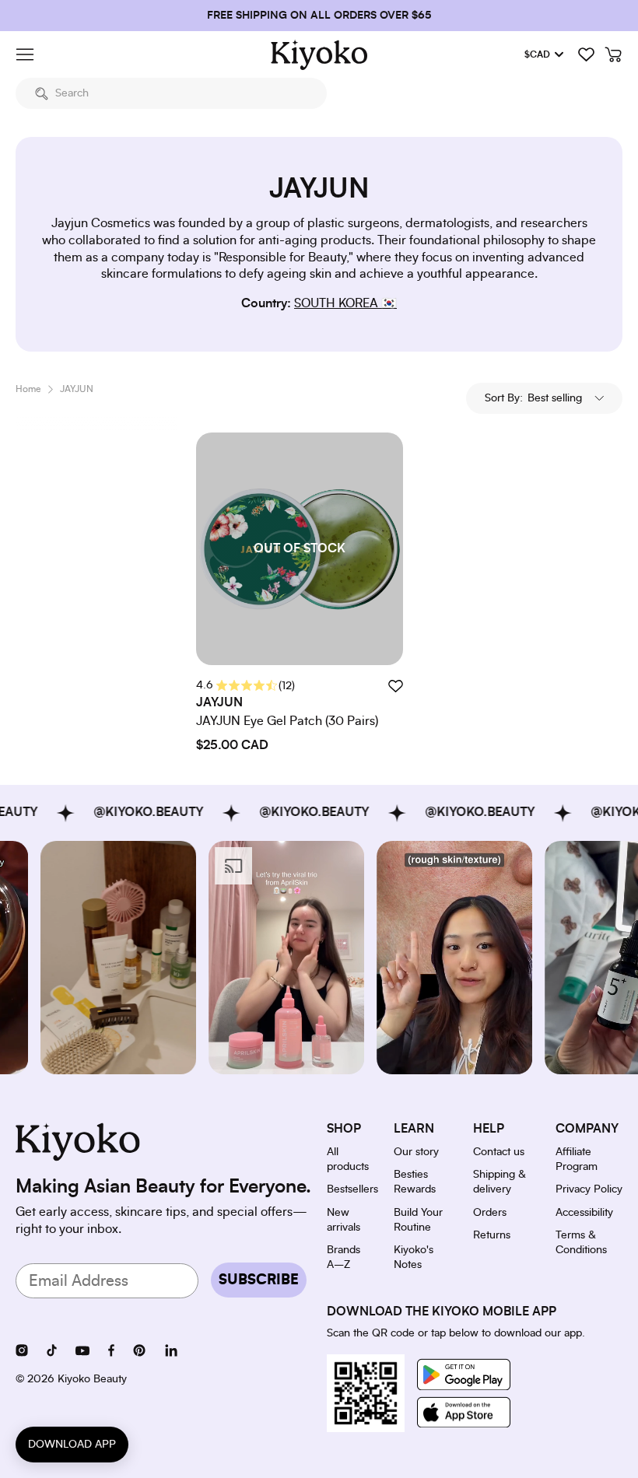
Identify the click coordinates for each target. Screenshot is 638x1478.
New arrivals (343, 1220)
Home (28, 389)
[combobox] (171, 93)
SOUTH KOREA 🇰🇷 (345, 303)
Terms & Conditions (581, 1243)
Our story (416, 1152)
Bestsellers (352, 1189)
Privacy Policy (589, 1189)
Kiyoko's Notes (413, 1257)
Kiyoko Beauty (92, 1379)
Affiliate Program (577, 1159)
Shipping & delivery (499, 1182)
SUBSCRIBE (259, 1280)
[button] (544, 398)
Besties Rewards (415, 1182)
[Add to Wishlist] (395, 685)
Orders (490, 1212)
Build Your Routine (418, 1220)
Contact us (498, 1152)
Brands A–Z (343, 1257)
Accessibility (584, 1212)
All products (348, 1159)
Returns (491, 1235)
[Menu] (25, 54)
